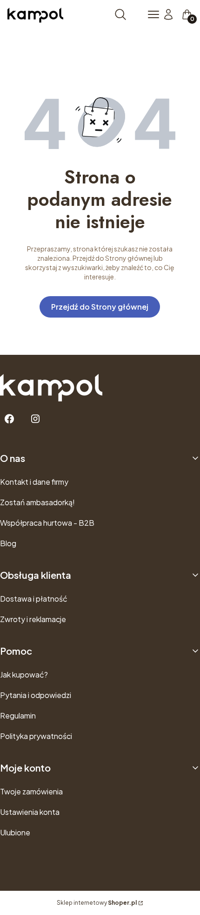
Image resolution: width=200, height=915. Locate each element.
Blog (8, 543)
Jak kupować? (24, 674)
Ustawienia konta (30, 812)
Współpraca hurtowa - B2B (47, 523)
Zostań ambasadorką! (37, 502)
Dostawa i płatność (33, 598)
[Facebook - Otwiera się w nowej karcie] (9, 418)
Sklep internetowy (97, 902)
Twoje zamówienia (31, 791)
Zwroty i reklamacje (33, 619)
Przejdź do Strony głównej (99, 307)
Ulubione (15, 832)
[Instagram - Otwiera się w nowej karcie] (35, 418)
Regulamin (18, 715)
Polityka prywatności (36, 736)
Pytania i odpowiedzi (35, 695)
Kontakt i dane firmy (34, 482)
